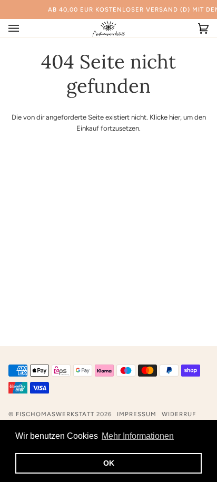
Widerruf (179, 414)
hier (174, 117)
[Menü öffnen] (24, 28)
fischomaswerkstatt (55, 414)
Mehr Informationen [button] (138, 435)
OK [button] (108, 463)
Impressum (136, 414)
